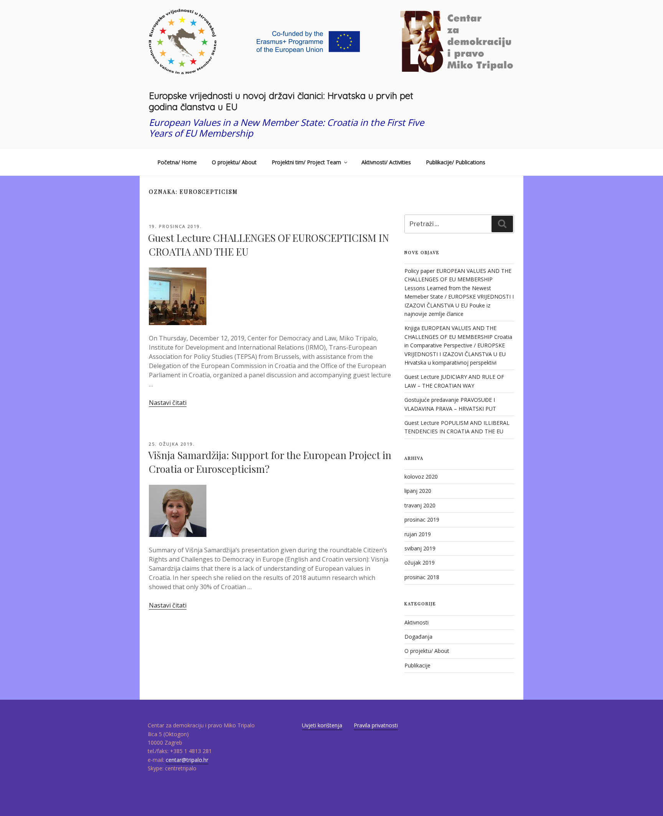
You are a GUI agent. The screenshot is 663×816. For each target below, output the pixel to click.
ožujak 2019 (419, 562)
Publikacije (417, 665)
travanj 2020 (419, 505)
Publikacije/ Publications (455, 162)
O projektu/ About (234, 162)
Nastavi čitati (167, 402)
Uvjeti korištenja (322, 725)
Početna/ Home (177, 162)
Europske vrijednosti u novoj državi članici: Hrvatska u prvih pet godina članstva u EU (281, 101)
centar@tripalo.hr (187, 759)
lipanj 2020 (417, 490)
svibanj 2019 (419, 548)
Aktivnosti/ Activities (386, 162)
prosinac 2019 (421, 519)
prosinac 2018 (421, 577)
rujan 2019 (417, 534)
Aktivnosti (416, 622)
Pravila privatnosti (376, 725)
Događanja (418, 636)
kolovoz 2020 (421, 476)
